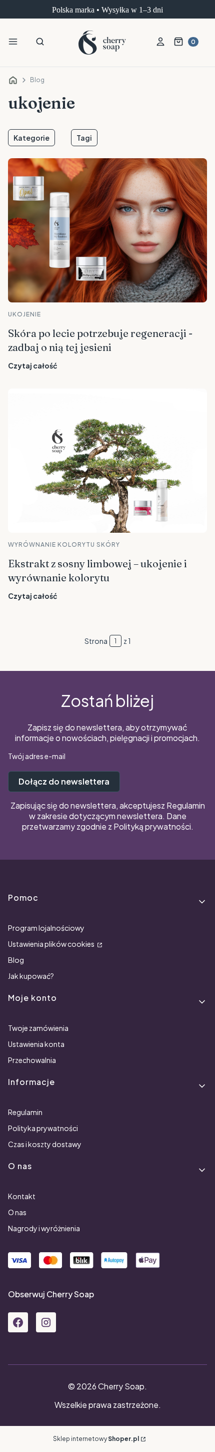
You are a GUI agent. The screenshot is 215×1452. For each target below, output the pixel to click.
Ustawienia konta (36, 1043)
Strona (96, 640)
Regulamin (185, 805)
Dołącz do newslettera (64, 781)
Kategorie (32, 137)
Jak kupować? (31, 975)
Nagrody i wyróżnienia (44, 1228)
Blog (37, 80)
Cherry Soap (13, 80)
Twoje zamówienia (38, 1027)
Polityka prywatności (43, 1128)
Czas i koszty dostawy (45, 1144)
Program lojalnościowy (46, 927)
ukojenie (24, 314)
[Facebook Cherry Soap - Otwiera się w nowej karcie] (18, 1322)
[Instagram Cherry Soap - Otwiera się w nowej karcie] (46, 1322)
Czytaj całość (33, 365)
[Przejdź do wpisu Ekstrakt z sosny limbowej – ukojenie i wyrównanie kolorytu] (107, 461)
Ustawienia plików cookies (52, 943)
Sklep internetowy (96, 1438)
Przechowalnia (32, 1059)
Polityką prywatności (152, 826)
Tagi (84, 137)
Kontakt (22, 1196)
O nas (17, 1212)
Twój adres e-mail (37, 756)
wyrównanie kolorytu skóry (64, 544)
